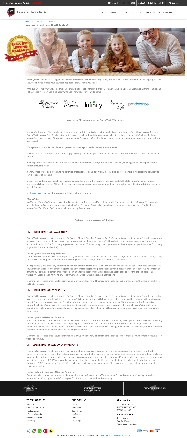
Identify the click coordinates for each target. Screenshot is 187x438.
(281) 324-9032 (124, 410)
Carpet (36, 21)
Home (27, 21)
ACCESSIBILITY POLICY (122, 435)
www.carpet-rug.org (41, 193)
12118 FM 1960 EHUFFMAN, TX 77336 (126, 405)
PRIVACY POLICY (106, 435)
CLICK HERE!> (37, 3)
